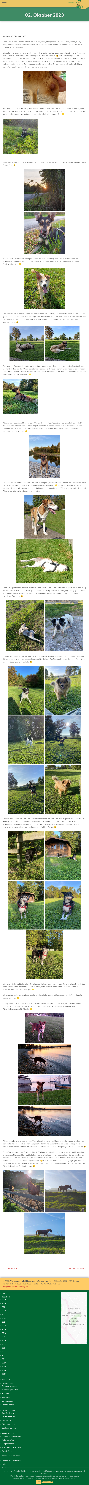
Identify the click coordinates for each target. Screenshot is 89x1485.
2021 (4, 1307)
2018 (4, 1333)
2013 (4, 1351)
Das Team (6, 1420)
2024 (4, 1322)
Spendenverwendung (11, 1455)
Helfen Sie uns (8, 1433)
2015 (4, 1344)
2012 (4, 1355)
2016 (4, 1340)
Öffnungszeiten (8, 1424)
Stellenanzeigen (9, 1428)
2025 (4, 1325)
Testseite (6, 1379)
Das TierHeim (8, 1413)
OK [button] (39, 1482)
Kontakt (5, 1468)
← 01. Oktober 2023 (11, 1268)
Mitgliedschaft (8, 1443)
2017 (4, 1337)
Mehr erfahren (47, 1482)
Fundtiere (6, 1393)
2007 (4, 1374)
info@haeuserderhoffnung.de (15, 1286)
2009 (4, 1366)
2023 (4, 1318)
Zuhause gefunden (10, 1390)
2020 (4, 1303)
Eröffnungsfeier (8, 1417)
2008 (4, 1370)
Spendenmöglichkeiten (11, 1436)
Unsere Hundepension (11, 1460)
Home (4, 1293)
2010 (4, 1363)
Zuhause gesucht (9, 1386)
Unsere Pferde (8, 1404)
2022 (4, 1314)
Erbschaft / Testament (11, 1447)
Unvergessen (7, 1401)
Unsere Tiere (7, 1383)
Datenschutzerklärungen (72, 1324)
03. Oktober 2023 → (77, 1268)
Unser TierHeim (8, 1410)
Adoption (6, 1397)
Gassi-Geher (7, 1451)
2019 (4, 1299)
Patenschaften (8, 1440)
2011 (4, 1359)
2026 (4, 1311)
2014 (4, 1348)
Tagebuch (6, 1297)
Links (4, 1464)
